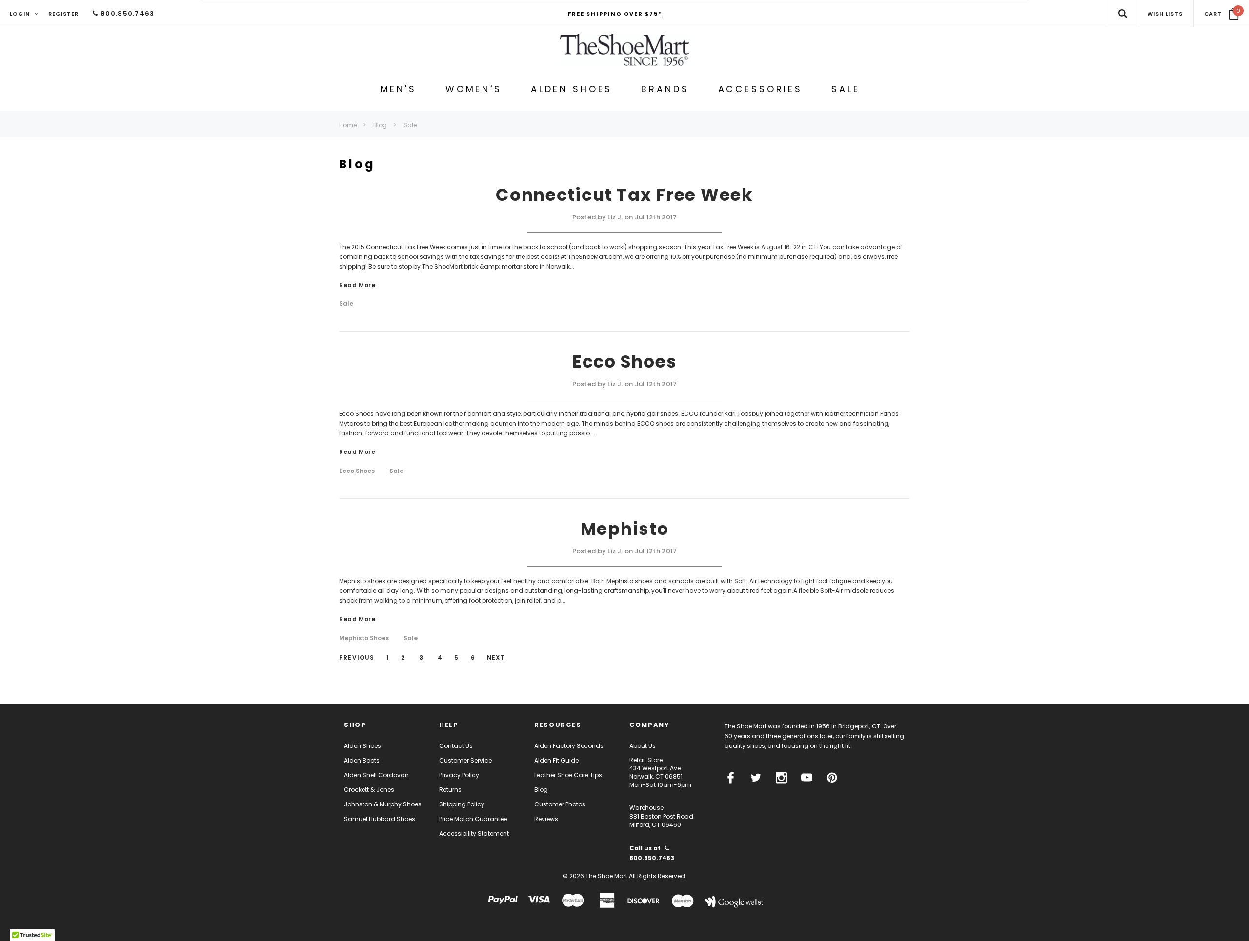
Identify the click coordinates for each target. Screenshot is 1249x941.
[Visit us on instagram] (781, 777)
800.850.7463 (126, 13)
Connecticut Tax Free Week (624, 195)
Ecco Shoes (624, 361)
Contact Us (456, 746)
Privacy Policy (459, 775)
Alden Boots (362, 760)
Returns (450, 789)
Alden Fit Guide (556, 760)
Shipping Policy (461, 804)
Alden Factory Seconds (569, 746)
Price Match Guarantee (473, 819)
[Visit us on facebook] (731, 777)
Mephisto (625, 529)
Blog (541, 789)
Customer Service (465, 760)
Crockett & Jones (369, 789)
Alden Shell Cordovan (376, 775)
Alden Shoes (362, 746)
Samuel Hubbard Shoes (379, 819)
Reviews (546, 819)
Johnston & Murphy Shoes (383, 804)
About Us (642, 746)
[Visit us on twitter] (756, 777)
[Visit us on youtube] (807, 777)
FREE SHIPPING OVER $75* (615, 14)
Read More (357, 285)
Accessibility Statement (474, 833)
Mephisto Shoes (364, 638)
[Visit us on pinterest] (832, 777)
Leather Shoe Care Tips (568, 775)
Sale (346, 304)
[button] (1221, 14)
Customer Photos (559, 804)
